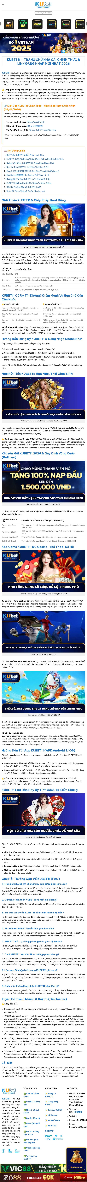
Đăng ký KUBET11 (35, 126)
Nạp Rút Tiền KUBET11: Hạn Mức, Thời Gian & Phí (27, 167)
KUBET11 (6, 1099)
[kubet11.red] (43, 5)
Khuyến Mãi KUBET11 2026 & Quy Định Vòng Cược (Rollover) (32, 171)
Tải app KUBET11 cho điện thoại (42, 130)
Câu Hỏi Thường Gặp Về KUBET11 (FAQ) (23, 187)
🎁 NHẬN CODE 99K (76, 1167)
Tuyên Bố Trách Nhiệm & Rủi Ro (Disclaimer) (25, 191)
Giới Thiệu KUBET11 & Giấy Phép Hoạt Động (25, 155)
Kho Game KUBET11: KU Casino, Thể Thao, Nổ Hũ (27, 175)
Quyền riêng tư (33, 1118)
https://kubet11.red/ (36, 122)
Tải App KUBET (55, 1110)
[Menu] (3, 5)
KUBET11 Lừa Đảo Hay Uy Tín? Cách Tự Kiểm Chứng (28, 183)
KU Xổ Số (52, 1126)
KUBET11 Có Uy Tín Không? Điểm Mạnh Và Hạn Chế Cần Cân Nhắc (35, 159)
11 (52, 1096)
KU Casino (53, 1115)
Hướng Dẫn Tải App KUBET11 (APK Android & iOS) (28, 179)
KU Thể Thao (54, 1120)
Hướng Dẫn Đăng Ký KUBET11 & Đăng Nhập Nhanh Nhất (30, 163)
